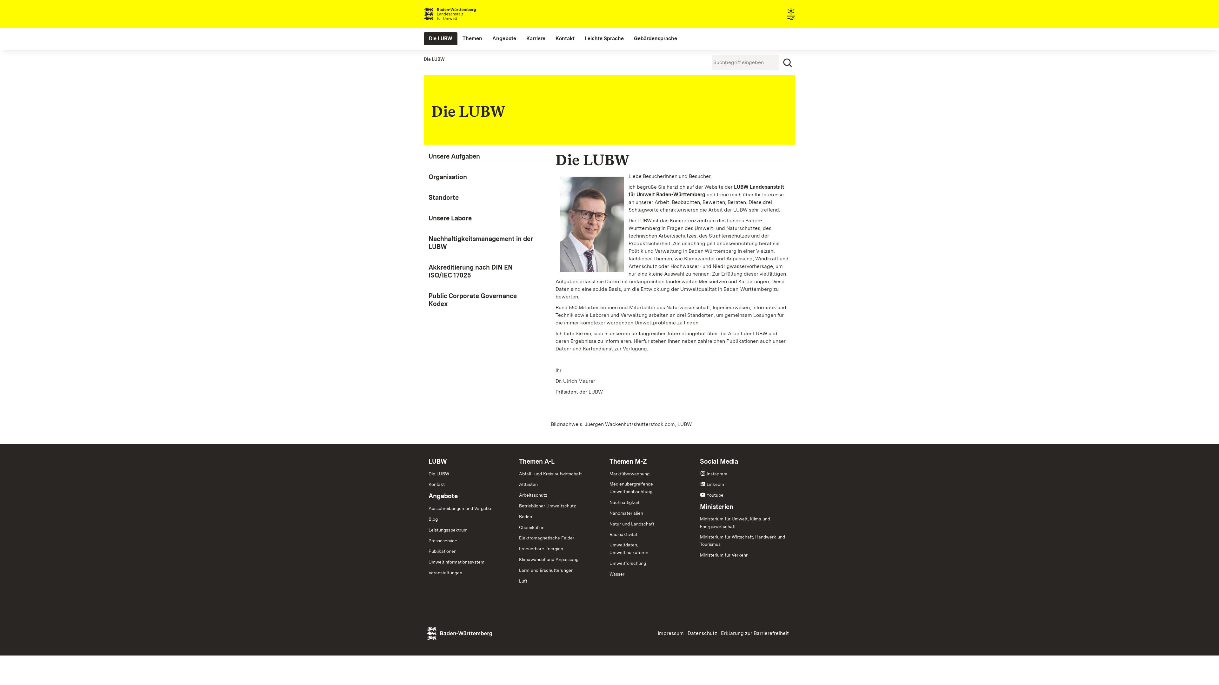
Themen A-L (537, 461)
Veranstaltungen (445, 572)
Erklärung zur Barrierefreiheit (755, 633)
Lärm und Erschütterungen (546, 570)
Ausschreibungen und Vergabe (460, 508)
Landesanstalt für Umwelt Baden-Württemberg (461, 14)
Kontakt (437, 484)
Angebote (443, 496)
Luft (523, 581)
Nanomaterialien (626, 513)
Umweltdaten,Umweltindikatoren (629, 548)
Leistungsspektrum (448, 529)
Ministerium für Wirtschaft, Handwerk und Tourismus (742, 540)
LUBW (438, 461)
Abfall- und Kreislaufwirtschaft (550, 473)
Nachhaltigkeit (624, 502)
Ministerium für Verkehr (724, 555)
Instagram (717, 473)
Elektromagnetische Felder (546, 537)
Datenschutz (702, 633)
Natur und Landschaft (632, 523)
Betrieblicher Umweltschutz (547, 505)
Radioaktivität (623, 534)
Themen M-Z (628, 461)
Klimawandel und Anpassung (548, 559)
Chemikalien (531, 527)
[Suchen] (787, 62)
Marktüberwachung (629, 473)
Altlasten (528, 484)
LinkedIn (715, 484)
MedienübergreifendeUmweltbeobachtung (631, 487)
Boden (525, 516)
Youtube (715, 495)
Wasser (617, 574)
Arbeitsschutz (533, 495)
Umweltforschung (628, 563)
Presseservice (443, 540)
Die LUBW (439, 473)
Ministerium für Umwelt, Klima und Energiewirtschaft (735, 522)
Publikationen (442, 551)
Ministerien (716, 507)
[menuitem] (440, 38)
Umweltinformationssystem (456, 561)
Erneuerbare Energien (541, 548)
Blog (433, 519)
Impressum (671, 633)
